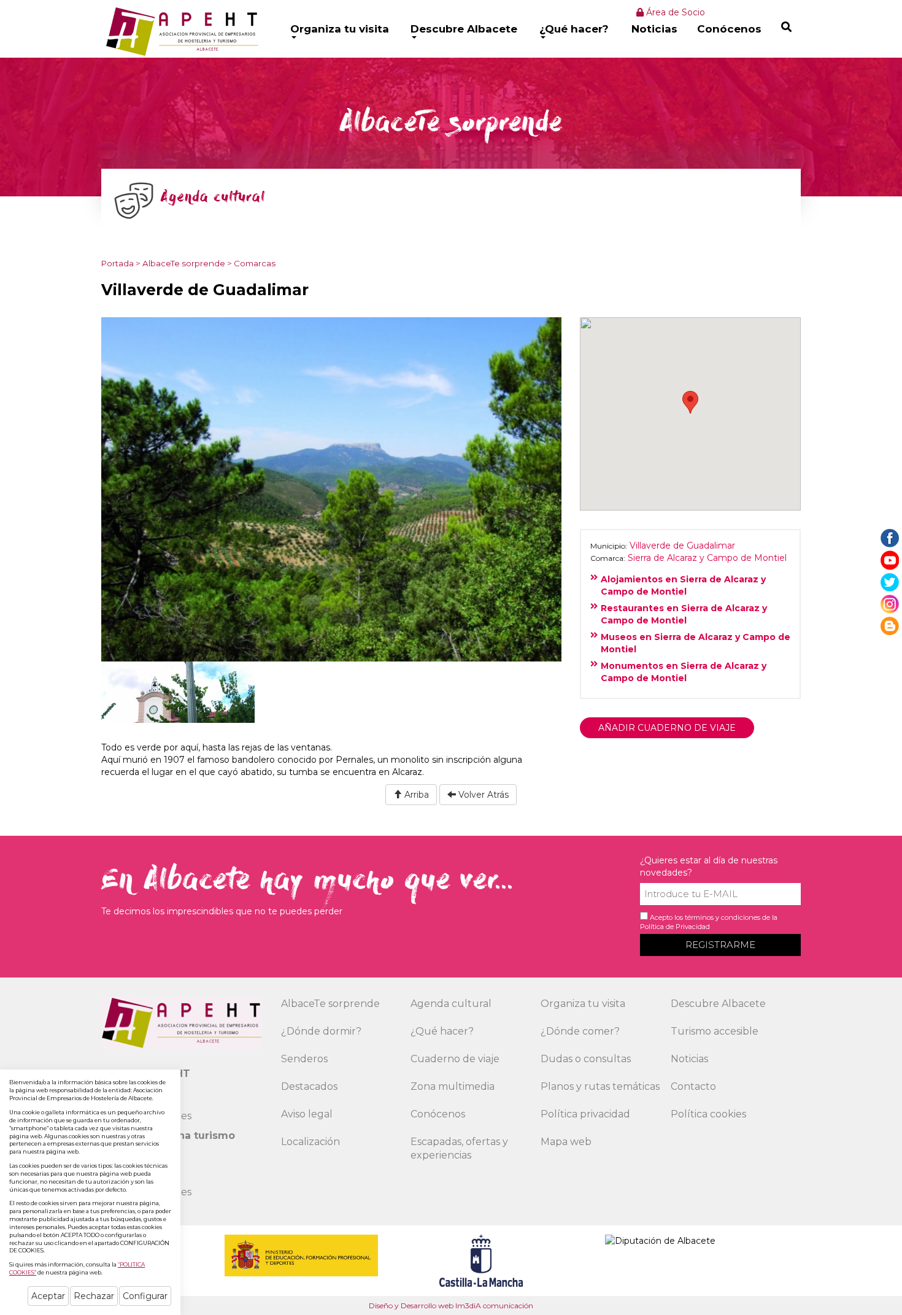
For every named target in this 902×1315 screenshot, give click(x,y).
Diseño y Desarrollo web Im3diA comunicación (451, 1305)
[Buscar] (786, 27)
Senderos (304, 1059)
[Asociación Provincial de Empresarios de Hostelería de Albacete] (180, 31)
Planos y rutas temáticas (600, 1086)
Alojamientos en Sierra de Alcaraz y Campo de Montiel (683, 585)
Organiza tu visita (339, 29)
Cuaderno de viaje (455, 1059)
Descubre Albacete (464, 29)
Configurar (145, 1296)
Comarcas (255, 263)
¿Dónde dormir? (321, 1031)
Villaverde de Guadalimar (682, 545)
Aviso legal (307, 1114)
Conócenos (729, 29)
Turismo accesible (714, 1031)
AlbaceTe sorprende (183, 263)
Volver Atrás (482, 794)
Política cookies (708, 1114)
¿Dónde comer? (580, 1031)
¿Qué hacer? (574, 29)
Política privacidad (585, 1114)
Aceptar (48, 1296)
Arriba (415, 794)
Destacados (309, 1086)
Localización (310, 1141)
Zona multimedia (453, 1086)
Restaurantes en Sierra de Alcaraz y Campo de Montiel (684, 614)
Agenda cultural (451, 1003)
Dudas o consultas (586, 1059)
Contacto (693, 1086)
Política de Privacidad (675, 926)
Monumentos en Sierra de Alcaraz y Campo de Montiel (683, 672)
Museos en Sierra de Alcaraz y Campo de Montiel (695, 643)
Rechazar (94, 1296)
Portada (117, 263)
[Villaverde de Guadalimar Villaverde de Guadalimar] (331, 488)
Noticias (654, 29)
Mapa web (566, 1141)
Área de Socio (674, 12)
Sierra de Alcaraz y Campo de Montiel (707, 557)
